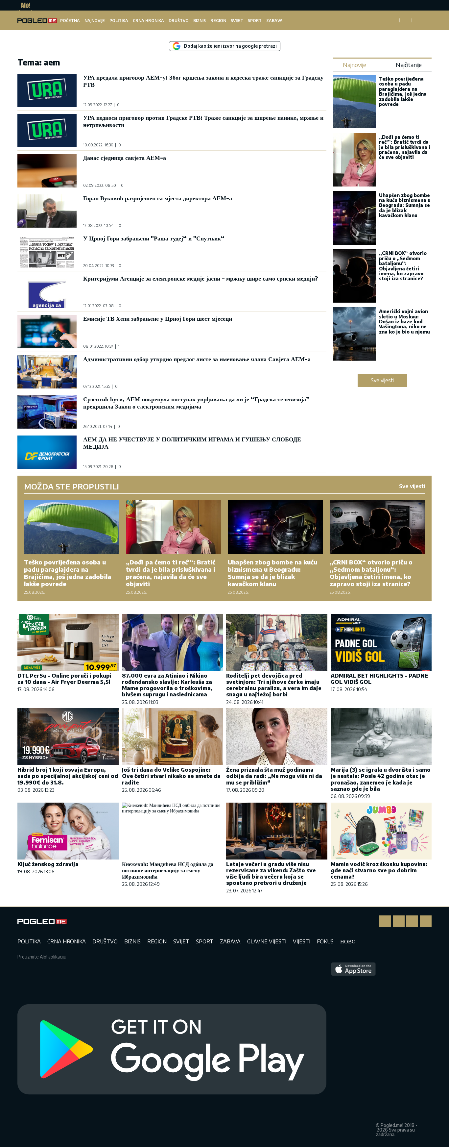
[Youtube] (426, 921)
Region (218, 20)
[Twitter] (412, 921)
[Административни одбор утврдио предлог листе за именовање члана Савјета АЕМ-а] (47, 371)
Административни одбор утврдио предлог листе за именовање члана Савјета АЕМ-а (197, 358)
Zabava (274, 20)
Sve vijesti (382, 380)
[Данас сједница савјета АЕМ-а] (47, 170)
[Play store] (171, 1049)
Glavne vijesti (266, 941)
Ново (348, 941)
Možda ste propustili (71, 486)
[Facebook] (385, 921)
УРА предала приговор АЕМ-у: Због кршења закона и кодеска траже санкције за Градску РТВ (203, 80)
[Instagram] (399, 921)
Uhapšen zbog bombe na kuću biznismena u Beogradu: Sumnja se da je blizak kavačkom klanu (405, 205)
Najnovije (94, 20)
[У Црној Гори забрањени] (47, 251)
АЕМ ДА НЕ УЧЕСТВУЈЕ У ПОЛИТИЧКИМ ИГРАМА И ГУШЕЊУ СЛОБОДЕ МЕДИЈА (192, 442)
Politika (118, 20)
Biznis (199, 20)
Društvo (179, 20)
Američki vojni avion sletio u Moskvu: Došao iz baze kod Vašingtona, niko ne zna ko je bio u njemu (404, 322)
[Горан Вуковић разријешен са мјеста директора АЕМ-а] (47, 211)
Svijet (237, 20)
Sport (255, 20)
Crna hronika (148, 20)
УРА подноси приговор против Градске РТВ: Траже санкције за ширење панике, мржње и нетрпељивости (203, 120)
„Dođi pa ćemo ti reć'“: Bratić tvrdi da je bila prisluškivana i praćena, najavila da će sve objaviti (404, 147)
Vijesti (301, 941)
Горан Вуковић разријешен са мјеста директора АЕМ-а (157, 198)
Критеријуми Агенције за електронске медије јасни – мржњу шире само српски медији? (200, 278)
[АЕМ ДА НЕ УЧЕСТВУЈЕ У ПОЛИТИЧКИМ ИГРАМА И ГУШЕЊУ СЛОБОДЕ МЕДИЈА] (47, 452)
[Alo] (23, 5)
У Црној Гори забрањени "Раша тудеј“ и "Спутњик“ (154, 238)
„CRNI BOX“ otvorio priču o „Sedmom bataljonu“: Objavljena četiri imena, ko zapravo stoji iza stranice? (403, 265)
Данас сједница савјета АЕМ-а (124, 157)
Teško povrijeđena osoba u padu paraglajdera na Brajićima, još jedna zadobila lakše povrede (403, 91)
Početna (70, 20)
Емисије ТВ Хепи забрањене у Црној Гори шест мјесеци (157, 318)
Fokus (325, 941)
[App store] (353, 1049)
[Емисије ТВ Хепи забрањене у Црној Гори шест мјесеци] (47, 331)
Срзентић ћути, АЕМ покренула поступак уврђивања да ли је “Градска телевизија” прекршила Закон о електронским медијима (196, 402)
